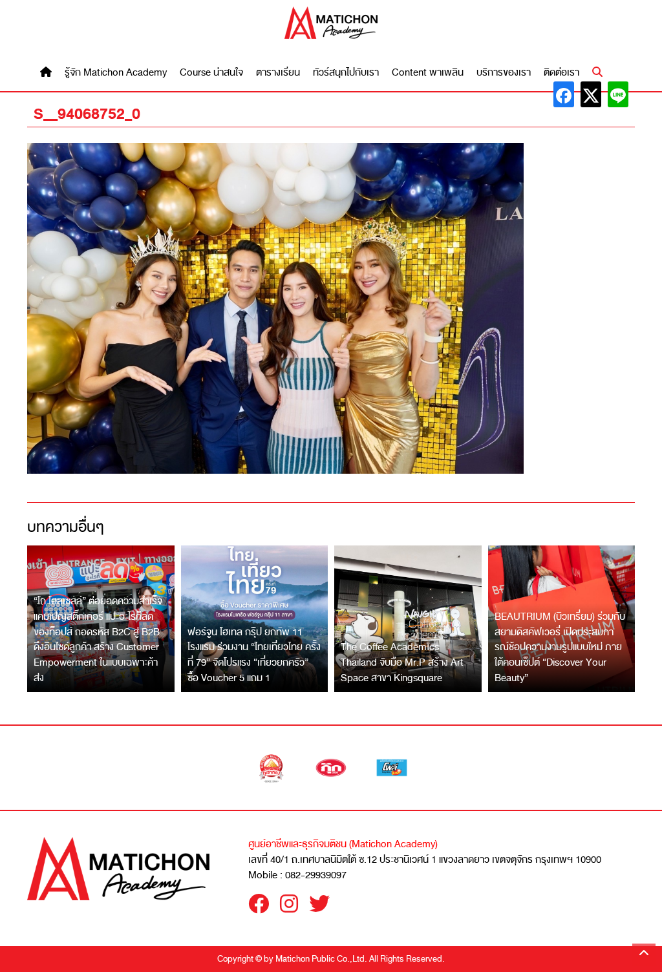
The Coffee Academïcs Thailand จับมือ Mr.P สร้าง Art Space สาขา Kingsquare (402, 662)
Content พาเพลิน (428, 72)
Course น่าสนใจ (211, 72)
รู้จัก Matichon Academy (116, 72)
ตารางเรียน (278, 72)
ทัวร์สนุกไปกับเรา (346, 72)
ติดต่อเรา (561, 72)
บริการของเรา (503, 72)
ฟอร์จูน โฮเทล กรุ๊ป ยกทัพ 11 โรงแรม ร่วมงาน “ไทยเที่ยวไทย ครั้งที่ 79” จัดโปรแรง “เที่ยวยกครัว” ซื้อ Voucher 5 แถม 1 (254, 655)
